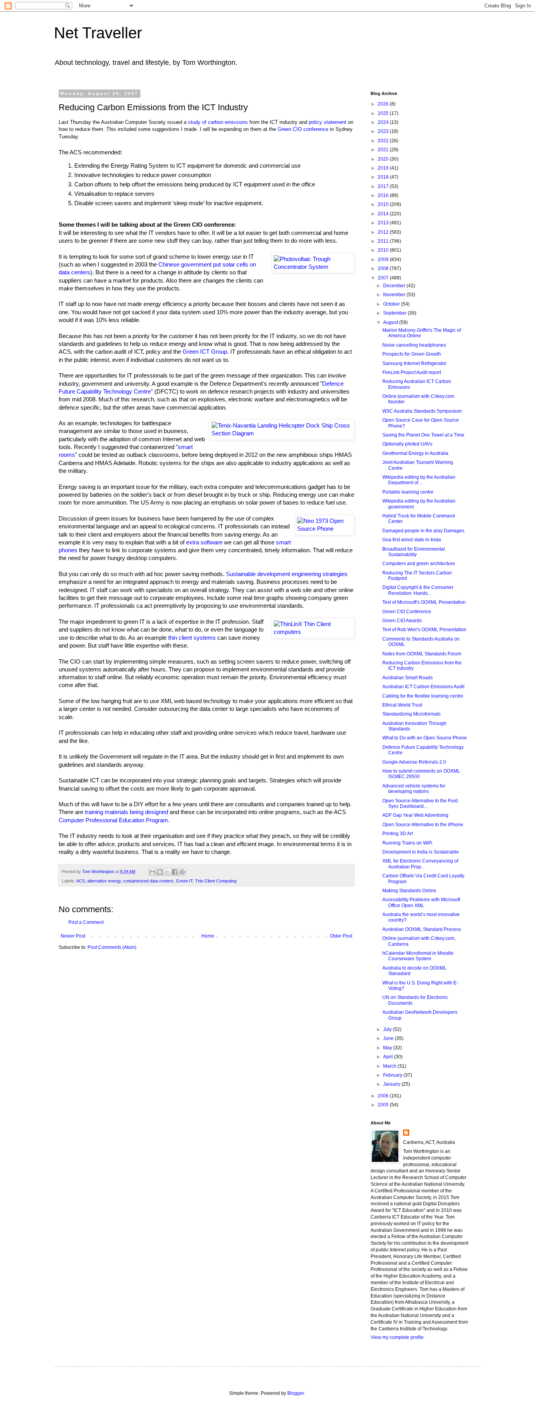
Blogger (295, 1393)
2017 (384, 186)
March (390, 1066)
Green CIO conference (303, 129)
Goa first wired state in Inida (411, 539)
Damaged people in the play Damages (423, 530)
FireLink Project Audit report (411, 372)
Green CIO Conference (406, 611)
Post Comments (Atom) (112, 947)
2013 (384, 222)
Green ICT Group (205, 352)
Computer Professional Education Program (113, 820)
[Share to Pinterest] (182, 872)
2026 (384, 104)
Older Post (341, 936)
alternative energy (104, 881)
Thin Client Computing (216, 881)
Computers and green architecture (418, 563)
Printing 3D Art (397, 833)
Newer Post (73, 936)
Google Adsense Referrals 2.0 (414, 762)
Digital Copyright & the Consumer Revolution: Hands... (417, 590)
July (388, 1029)
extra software (204, 542)
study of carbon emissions (218, 122)
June (389, 1038)
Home (207, 936)
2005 (384, 1105)
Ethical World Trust (402, 705)
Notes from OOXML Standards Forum (421, 654)
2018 (384, 177)
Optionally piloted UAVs (407, 444)
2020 (384, 159)
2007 (384, 278)
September (395, 313)
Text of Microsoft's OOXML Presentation (424, 602)
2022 (384, 140)
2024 (384, 122)
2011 (384, 241)
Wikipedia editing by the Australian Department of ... (418, 479)
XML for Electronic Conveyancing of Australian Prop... (420, 863)
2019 (384, 168)
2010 (384, 250)
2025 (384, 113)
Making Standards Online (409, 890)
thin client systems (192, 638)
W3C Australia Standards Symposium (422, 411)
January (392, 1084)
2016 (384, 195)
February (393, 1075)
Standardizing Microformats (411, 714)
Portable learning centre (408, 492)
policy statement (327, 122)
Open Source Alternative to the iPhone (422, 824)
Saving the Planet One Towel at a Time (423, 435)
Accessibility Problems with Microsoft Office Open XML (421, 902)
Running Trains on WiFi (407, 843)
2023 (384, 131)
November (395, 294)
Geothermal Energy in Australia (415, 453)
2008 (384, 268)
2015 (384, 204)
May (388, 1047)
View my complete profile (397, 1337)
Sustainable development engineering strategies (287, 574)
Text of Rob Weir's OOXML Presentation (424, 629)
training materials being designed (126, 812)
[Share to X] (167, 872)
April (388, 1056)
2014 (384, 214)
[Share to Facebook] (175, 872)
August (391, 322)
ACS (80, 881)
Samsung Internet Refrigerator (414, 363)
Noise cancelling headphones (414, 345)
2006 (384, 1096)
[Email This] (152, 872)
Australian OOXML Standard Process (421, 929)
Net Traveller (98, 32)
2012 (384, 232)
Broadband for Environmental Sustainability (413, 551)
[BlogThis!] (160, 872)
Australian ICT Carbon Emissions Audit (423, 686)
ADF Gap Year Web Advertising (415, 815)
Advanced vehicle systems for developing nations (413, 788)
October (392, 304)
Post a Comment (86, 922)
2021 (384, 149)
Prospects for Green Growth (411, 354)
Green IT (184, 881)
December (395, 285)
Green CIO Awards (402, 620)
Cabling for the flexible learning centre (422, 696)
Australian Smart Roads (407, 677)
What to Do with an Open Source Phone (424, 738)
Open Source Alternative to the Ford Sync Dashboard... (420, 803)
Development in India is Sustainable (420, 852)
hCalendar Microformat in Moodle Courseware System (417, 955)
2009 (384, 259)
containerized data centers (148, 881)
